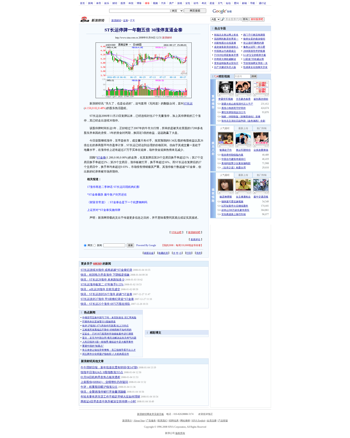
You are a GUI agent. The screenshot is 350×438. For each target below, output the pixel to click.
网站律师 (185, 420)
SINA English (198, 420)
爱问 (236, 3)
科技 (131, 3)
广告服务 (151, 420)
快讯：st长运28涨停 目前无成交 (100, 289)
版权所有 (180, 433)
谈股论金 (149, 253)
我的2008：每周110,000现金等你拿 (182, 245)
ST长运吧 (176, 232)
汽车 (163, 3)
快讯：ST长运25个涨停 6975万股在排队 (105, 303)
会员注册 (212, 420)
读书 (195, 3)
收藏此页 (163, 253)
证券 (125, 20)
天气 (220, 3)
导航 (252, 3)
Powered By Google (146, 245)
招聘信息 (174, 420)
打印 (188, 253)
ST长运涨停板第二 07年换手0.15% (102, 284)
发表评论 (195, 239)
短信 (228, 3)
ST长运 (188, 103)
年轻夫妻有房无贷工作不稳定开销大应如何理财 (110, 396)
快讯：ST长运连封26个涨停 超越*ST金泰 (106, 294)
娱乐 (106, 3)
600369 (97, 263)
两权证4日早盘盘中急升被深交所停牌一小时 (108, 401)
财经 (114, 3)
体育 (98, 3)
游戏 (179, 3)
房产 (171, 3)
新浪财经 (116, 20)
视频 (155, 3)
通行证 (262, 3)
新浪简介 (127, 420)
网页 (90, 245)
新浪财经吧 (194, 232)
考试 (204, 3)
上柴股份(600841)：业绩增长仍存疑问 (104, 382)
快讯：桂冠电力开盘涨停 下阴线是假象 (105, 274)
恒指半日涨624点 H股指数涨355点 (102, 372)
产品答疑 (223, 420)
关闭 (198, 253)
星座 (212, 3)
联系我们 (162, 420)
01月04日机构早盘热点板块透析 (100, 377)
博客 (139, 3)
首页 (82, 3)
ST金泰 (101, 157)
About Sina (139, 420)
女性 (187, 3)
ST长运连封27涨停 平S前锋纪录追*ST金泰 (107, 299)
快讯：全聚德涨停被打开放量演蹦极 (103, 391)
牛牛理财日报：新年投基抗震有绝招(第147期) (109, 367)
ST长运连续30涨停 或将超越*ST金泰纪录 (106, 269)
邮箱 (244, 3)
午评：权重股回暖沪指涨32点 (99, 386)
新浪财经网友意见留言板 (150, 414)
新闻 (90, 3)
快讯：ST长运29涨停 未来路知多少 (103, 279)
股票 (123, 3)
